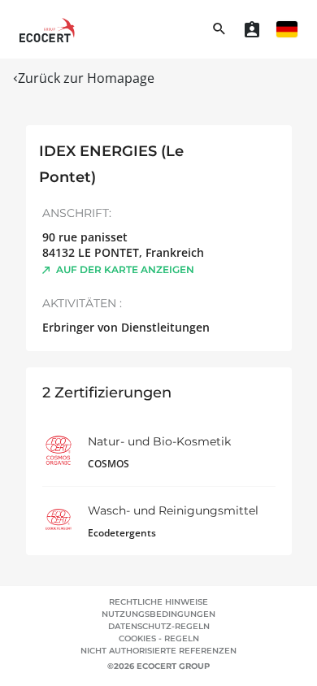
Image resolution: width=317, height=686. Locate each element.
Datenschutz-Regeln (159, 626)
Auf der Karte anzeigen (125, 269)
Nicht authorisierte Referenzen (158, 650)
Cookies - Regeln (159, 638)
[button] (286, 29)
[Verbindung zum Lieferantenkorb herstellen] (252, 29)
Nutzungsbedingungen (158, 614)
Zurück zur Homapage (86, 78)
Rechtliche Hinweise (158, 602)
